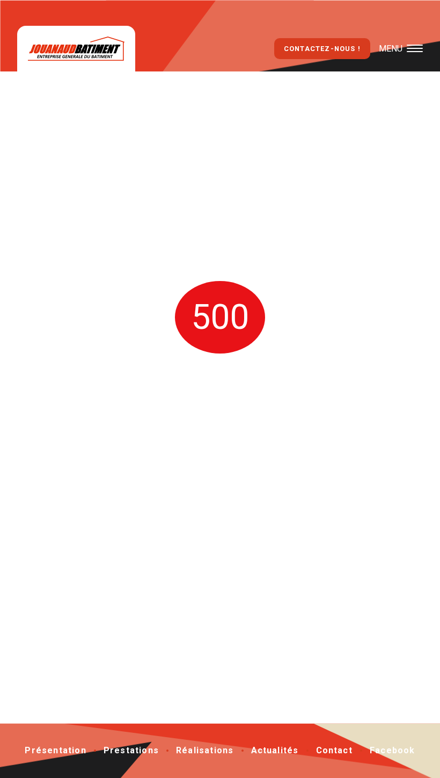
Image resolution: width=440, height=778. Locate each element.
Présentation (55, 750)
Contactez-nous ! (322, 49)
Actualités (275, 750)
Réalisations (204, 750)
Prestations (131, 750)
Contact (334, 750)
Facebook (392, 750)
